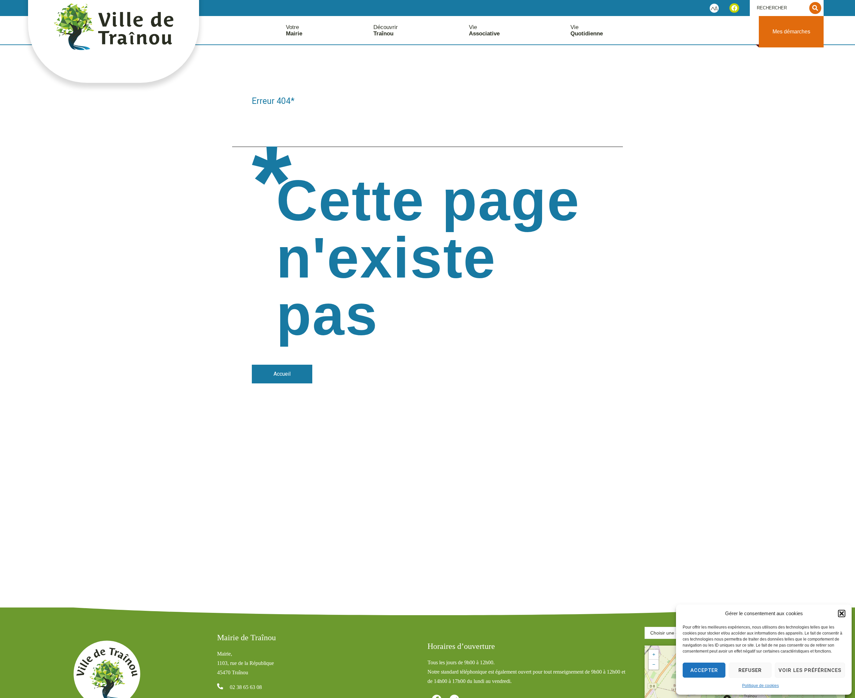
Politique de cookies (760, 685)
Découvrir (385, 30)
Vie (484, 30)
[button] (841, 613)
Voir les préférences (810, 670)
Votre (294, 30)
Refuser (750, 670)
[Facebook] (734, 8)
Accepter (704, 670)
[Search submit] (815, 8)
